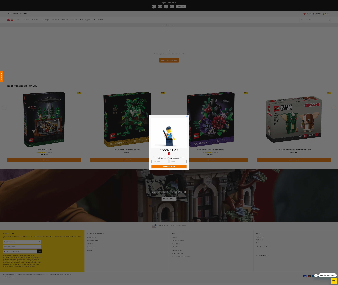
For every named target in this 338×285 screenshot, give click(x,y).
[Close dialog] (187, 116)
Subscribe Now (169, 166)
